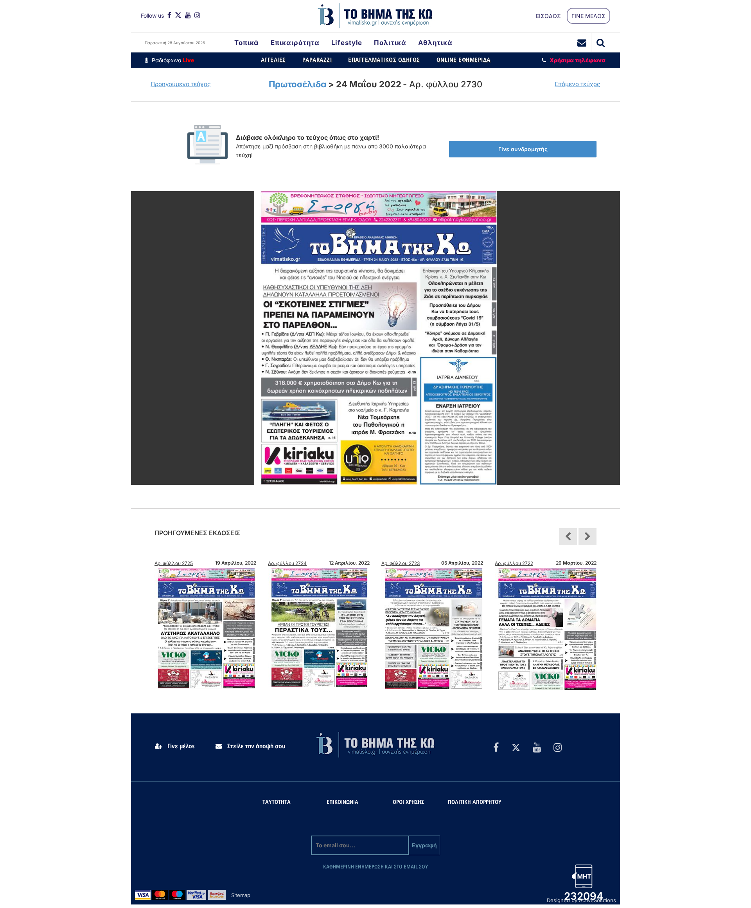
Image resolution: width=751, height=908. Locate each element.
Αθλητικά (435, 43)
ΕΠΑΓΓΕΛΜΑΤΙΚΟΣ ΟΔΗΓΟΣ (384, 60)
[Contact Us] (582, 42)
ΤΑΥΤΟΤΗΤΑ (276, 802)
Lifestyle (346, 43)
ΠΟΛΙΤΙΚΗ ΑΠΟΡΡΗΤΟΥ (474, 802)
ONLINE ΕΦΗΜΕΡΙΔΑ (463, 60)
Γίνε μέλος (180, 746)
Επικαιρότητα (295, 43)
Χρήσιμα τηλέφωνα (577, 60)
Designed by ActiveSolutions (581, 900)
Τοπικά (246, 43)
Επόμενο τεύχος (577, 84)
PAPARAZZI (317, 60)
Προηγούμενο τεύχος (181, 84)
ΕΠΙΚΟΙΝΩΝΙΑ (342, 802)
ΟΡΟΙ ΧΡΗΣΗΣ (408, 802)
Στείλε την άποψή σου (255, 746)
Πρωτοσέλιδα (298, 84)
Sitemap (240, 895)
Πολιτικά (390, 43)
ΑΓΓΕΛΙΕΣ (273, 60)
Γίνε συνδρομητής (523, 149)
